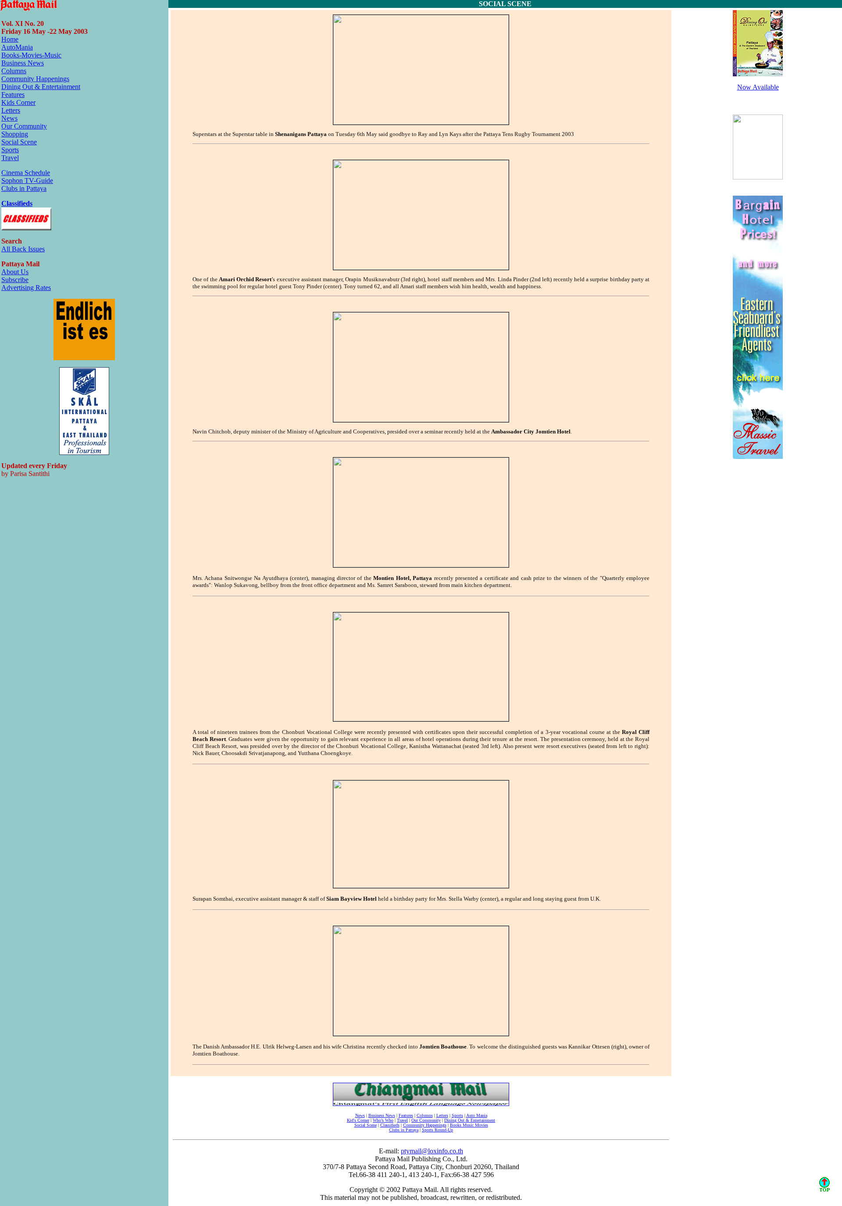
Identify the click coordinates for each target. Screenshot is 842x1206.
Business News (22, 63)
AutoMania (17, 47)
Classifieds (16, 203)
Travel (10, 157)
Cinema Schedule (25, 172)
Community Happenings (35, 78)
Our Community (24, 126)
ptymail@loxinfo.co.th (432, 1151)
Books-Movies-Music (31, 55)
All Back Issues (23, 249)
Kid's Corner (358, 1120)
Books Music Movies (469, 1125)
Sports (10, 150)
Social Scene (19, 142)
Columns (13, 71)
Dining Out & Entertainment (40, 86)
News (9, 118)
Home (9, 39)
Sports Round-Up (437, 1129)
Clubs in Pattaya (23, 188)
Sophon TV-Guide (27, 180)
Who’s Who (383, 1120)
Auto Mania (476, 1115)
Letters (10, 110)
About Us (15, 272)
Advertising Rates (26, 287)
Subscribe (15, 279)
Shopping (14, 134)
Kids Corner (18, 102)
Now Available (758, 87)
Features (13, 94)
